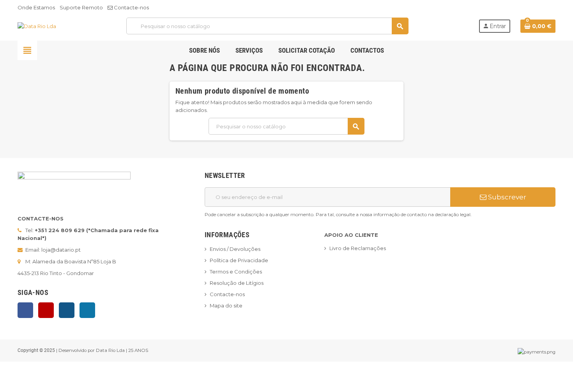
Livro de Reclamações (357, 248)
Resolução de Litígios (237, 283)
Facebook (25, 310)
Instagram (66, 310)
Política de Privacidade (239, 260)
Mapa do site (226, 305)
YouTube (46, 310)
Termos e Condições (236, 271)
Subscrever (506, 197)
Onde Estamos (36, 7)
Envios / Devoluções (235, 249)
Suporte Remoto (81, 7)
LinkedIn (87, 310)
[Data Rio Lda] (37, 26)
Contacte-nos (131, 7)
